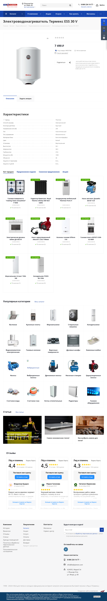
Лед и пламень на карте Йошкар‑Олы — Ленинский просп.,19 (87, 508)
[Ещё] (100, 14)
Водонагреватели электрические (13, 351)
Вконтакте (66, 549)
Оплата (26, 537)
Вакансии (7, 531)
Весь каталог (39, 302)
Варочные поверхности (53, 351)
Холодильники (93, 325)
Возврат (26, 543)
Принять (97, 597)
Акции (25, 531)
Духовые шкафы (73, 350)
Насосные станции (73, 375)
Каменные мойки (93, 350)
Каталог (26, 528)
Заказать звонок (86, 7)
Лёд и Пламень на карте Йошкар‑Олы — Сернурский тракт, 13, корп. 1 (22, 508)
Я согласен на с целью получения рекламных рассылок (84, 535)
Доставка (26, 540)
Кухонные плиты (33, 325)
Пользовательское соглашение (10, 550)
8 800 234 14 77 (87, 4)
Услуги (25, 534)
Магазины (47, 528)
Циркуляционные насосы (93, 376)
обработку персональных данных (86, 533)
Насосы (13, 375)
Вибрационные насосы (33, 376)
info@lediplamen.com (75, 565)
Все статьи (20, 412)
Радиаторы (73, 401)
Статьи (5, 537)
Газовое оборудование (93, 402)
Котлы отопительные (53, 401)
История (6, 528)
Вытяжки (13, 325)
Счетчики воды (13, 401)
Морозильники (53, 325)
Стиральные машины (73, 326)
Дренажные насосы (53, 375)
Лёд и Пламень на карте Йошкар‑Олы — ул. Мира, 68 (54, 508)
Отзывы (6, 534)
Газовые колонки (33, 350)
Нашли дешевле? (62, 53)
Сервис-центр (49, 531)
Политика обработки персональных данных (11, 545)
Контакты (48, 524)
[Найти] (70, 5)
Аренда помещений (10, 540)
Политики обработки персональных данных (32, 597)
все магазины (29, 7)
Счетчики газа (33, 401)
